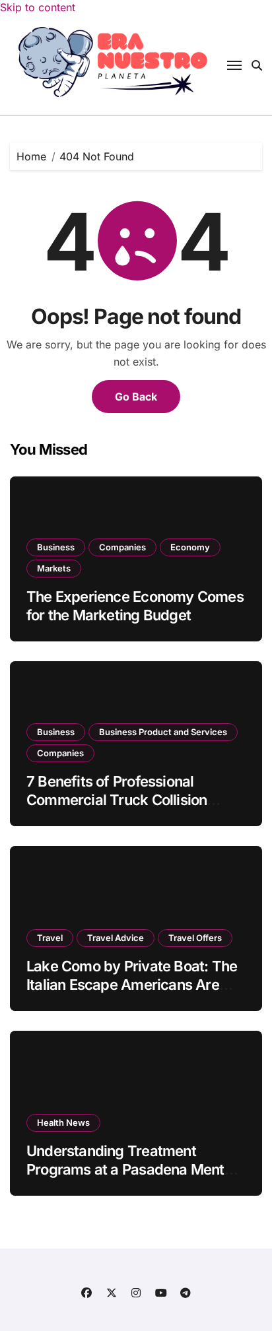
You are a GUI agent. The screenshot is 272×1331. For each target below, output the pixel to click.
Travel (50, 937)
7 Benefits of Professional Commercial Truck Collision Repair (116, 800)
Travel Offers (195, 937)
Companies (122, 547)
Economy (190, 547)
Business (56, 547)
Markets (54, 568)
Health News (63, 1122)
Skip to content (37, 7)
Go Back (136, 396)
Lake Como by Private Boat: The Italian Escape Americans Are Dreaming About (131, 985)
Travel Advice (115, 937)
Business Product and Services (163, 732)
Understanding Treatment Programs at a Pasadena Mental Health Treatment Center (131, 1169)
